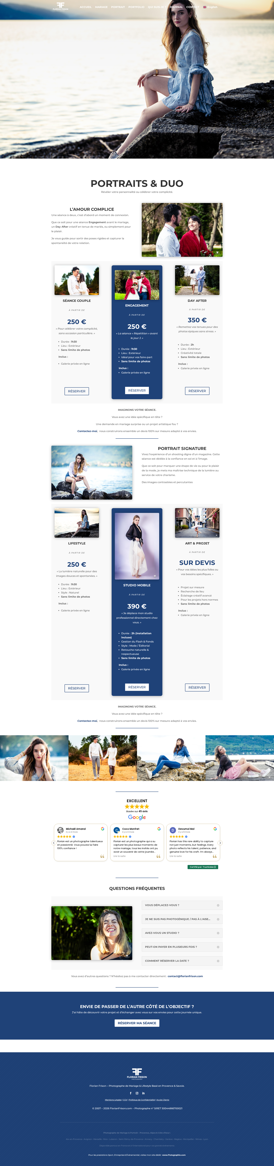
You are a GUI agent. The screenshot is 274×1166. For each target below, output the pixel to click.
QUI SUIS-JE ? (157, 7)
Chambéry (159, 1139)
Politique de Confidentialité (142, 1100)
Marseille (97, 1139)
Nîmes (199, 1139)
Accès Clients (163, 1100)
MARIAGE (101, 7)
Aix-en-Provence (74, 1139)
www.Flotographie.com (174, 1155)
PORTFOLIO (136, 7)
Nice (105, 1139)
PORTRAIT (118, 7)
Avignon (88, 1139)
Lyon (205, 1139)
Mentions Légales (113, 1100)
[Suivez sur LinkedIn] (143, 1093)
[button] (220, 843)
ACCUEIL (86, 7)
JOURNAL (176, 7)
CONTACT (192, 7)
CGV (125, 1100)
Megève (178, 1139)
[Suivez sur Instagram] (137, 1093)
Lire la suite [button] (63, 856)
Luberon (113, 1139)
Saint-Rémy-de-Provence (131, 1139)
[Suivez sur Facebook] (130, 1093)
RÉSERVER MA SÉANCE (137, 1023)
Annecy (148, 1139)
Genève (169, 1139)
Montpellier (188, 1139)
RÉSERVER (76, 391)
